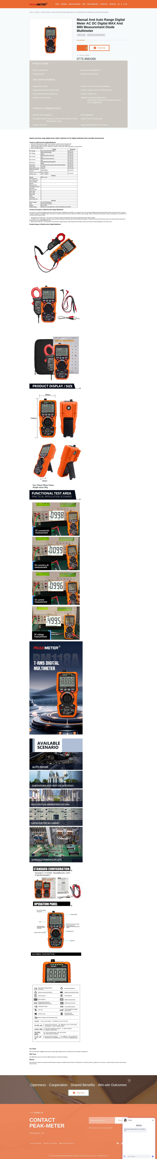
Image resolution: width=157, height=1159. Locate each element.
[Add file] (124, 1156)
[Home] (38, 4)
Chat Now (81, 48)
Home (57, 4)
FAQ (83, 4)
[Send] (153, 1156)
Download (112, 4)
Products (64, 4)
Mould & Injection (74, 4)
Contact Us (103, 4)
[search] (119, 4)
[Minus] (153, 1120)
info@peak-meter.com (67, 1143)
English (125, 4)
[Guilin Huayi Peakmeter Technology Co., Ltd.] (117, 1143)
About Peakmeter (92, 4)
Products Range (45, 12)
